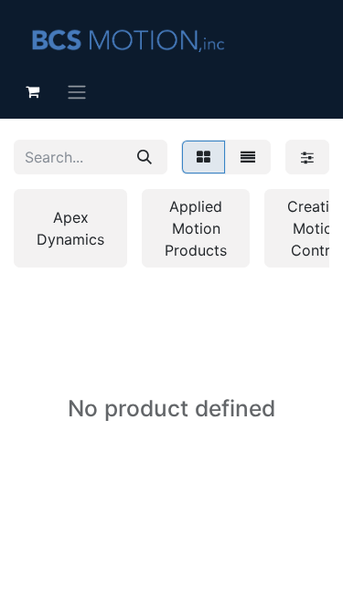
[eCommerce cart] (32, 91)
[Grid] (203, 157)
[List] (248, 157)
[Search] (144, 157)
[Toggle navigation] (77, 91)
